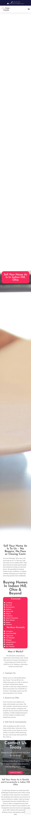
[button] (28, 9)
